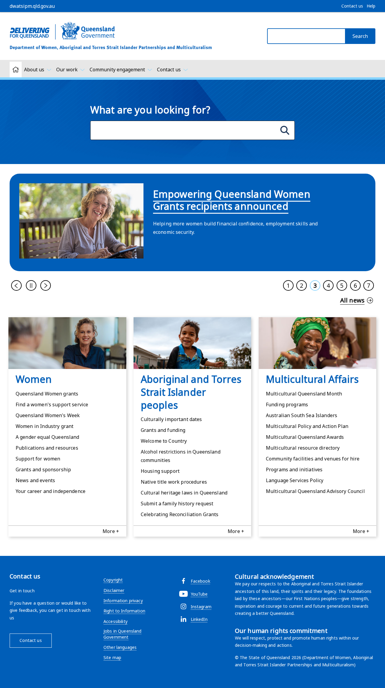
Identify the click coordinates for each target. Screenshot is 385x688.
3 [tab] (315, 285)
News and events (35, 480)
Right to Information (124, 611)
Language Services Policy (294, 480)
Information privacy (123, 600)
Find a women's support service (52, 404)
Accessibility (115, 621)
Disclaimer (113, 590)
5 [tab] (341, 285)
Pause (31, 285)
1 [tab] (288, 285)
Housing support (160, 471)
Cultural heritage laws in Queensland (184, 492)
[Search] (285, 130)
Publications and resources (47, 448)
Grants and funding (163, 430)
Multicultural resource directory (303, 448)
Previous (16, 285)
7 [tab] (368, 285)
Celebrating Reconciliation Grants (180, 514)
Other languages (120, 647)
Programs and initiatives (294, 469)
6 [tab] (355, 285)
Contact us (31, 640)
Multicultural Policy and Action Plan (307, 426)
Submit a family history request (177, 503)
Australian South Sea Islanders (301, 415)
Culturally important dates (171, 419)
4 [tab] (328, 285)
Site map (112, 657)
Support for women (38, 458)
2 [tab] (301, 285)
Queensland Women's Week (48, 415)
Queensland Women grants (47, 393)
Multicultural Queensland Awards (305, 437)
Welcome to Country (164, 441)
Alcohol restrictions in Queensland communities (180, 455)
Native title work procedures (174, 482)
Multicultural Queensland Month (304, 393)
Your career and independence (50, 491)
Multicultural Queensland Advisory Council (315, 491)
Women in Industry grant (44, 426)
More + (111, 531)
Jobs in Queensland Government (122, 634)
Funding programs (287, 404)
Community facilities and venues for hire (313, 458)
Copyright (113, 580)
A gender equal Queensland (47, 437)
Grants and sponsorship (43, 469)
